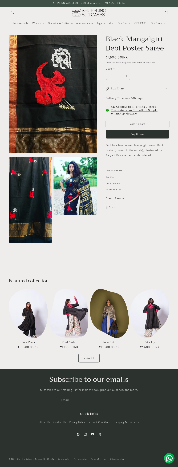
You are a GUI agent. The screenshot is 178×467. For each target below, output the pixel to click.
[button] (12, 12)
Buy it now (137, 134)
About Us (44, 422)
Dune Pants (28, 342)
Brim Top (150, 342)
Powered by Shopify (44, 459)
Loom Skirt (109, 342)
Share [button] (112, 207)
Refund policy (64, 459)
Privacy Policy (77, 422)
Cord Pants (68, 342)
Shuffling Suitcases (26, 459)
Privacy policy (80, 459)
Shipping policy (117, 459)
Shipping (126, 63)
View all (89, 358)
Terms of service (98, 459)
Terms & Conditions (99, 422)
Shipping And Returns (126, 422)
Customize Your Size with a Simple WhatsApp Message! (134, 112)
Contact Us (59, 422)
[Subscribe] (116, 400)
